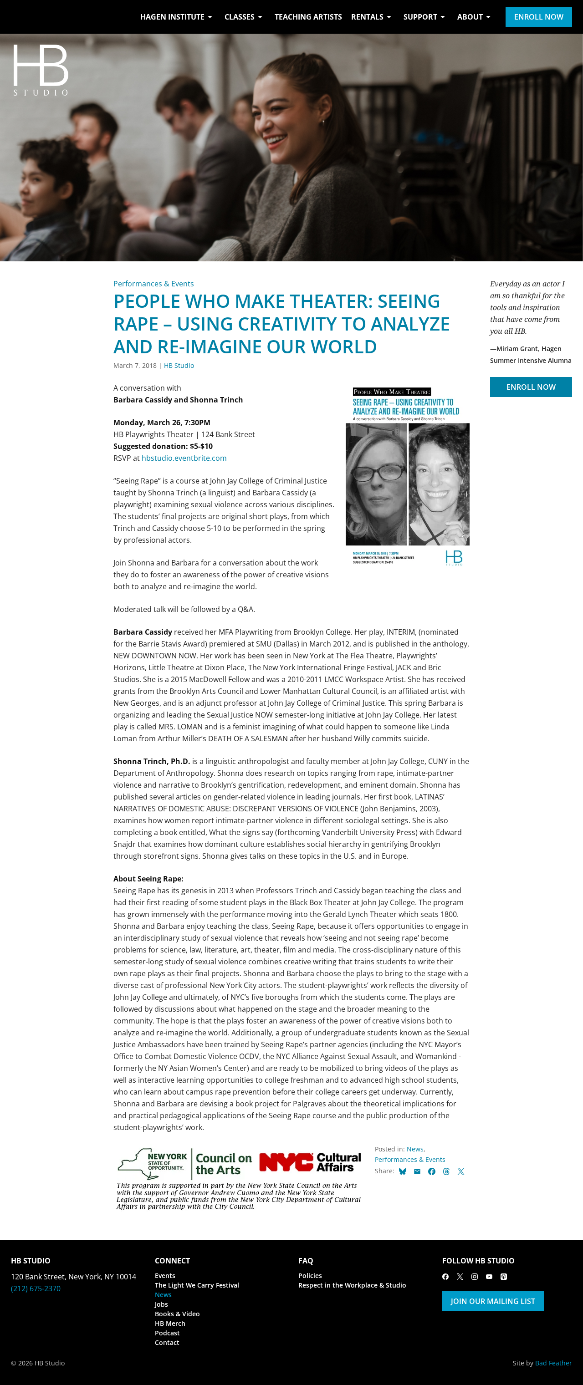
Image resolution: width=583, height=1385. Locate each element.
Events (165, 1275)
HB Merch (170, 1323)
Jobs (161, 1304)
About (470, 17)
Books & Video (177, 1313)
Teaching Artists (308, 17)
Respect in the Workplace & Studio (352, 1285)
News (415, 1149)
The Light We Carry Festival (197, 1285)
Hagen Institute (172, 17)
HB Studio (179, 365)
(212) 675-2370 (36, 1288)
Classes (240, 17)
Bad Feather (553, 1363)
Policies (310, 1275)
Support (420, 17)
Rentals (367, 17)
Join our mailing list (493, 1301)
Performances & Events (153, 284)
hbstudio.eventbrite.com (184, 458)
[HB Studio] (20, 17)
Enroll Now (538, 17)
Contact (167, 1342)
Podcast (167, 1333)
